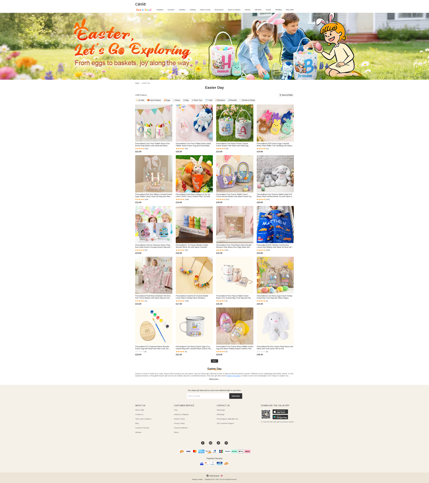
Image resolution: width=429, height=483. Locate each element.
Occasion (171, 10)
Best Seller (290, 10)
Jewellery (182, 10)
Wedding (278, 10)
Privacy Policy (179, 423)
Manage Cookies (197, 479)
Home (137, 83)
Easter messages (234, 376)
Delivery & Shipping (181, 414)
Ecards (268, 10)
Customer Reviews (142, 428)
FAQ (175, 410)
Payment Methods (181, 428)
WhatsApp (220, 414)
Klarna (176, 432)
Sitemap (138, 432)
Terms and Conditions (143, 419)
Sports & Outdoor (234, 10)
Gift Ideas (258, 10)
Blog (137, 423)
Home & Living (205, 10)
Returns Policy (179, 419)
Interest (247, 10)
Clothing (193, 10)
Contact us (139, 414)
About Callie (139, 410)
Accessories (219, 10)
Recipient (160, 10)
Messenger (221, 410)
